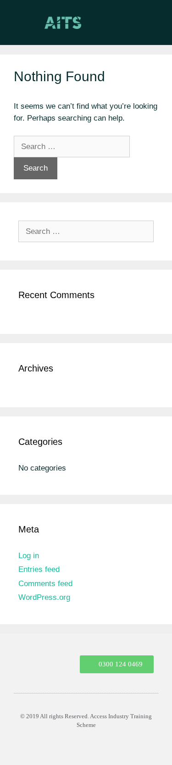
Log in (28, 555)
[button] (155, 31)
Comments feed (45, 583)
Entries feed (39, 569)
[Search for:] (72, 146)
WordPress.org (44, 597)
